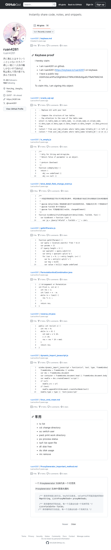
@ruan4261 (11, 103)
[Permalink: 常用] (33, 417)
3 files (35, 191)
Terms (24, 536)
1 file (35, 46)
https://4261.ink (13, 99)
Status (47, 536)
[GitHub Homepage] (47, 543)
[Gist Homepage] (13, 4)
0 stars (64, 46)
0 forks (42, 46)
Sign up (100, 4)
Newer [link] (65, 524)
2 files (35, 407)
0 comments (53, 46)
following (9, 83)
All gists (62, 4)
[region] (69, 70)
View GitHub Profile (14, 109)
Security (39, 536)
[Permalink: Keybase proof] (33, 55)
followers (11, 80)
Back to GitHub (75, 4)
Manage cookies (83, 536)
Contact (72, 536)
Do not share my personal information (55, 539)
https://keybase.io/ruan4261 (69, 70)
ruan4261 (34, 38)
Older (73, 524)
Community (56, 536)
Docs (65, 536)
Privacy (31, 536)
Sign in (89, 4)
